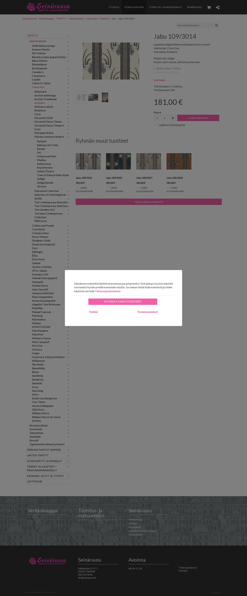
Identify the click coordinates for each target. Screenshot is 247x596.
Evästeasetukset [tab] (148, 312)
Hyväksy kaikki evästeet (123, 301)
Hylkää (93, 312)
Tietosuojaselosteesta (107, 291)
